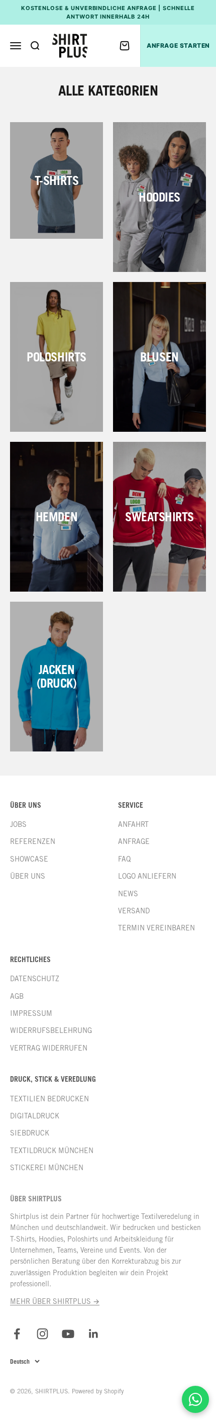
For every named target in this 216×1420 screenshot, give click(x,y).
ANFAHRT (133, 824)
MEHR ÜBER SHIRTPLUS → (54, 1301)
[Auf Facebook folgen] (17, 1334)
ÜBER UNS (27, 876)
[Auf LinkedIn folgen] (93, 1334)
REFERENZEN (32, 841)
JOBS (18, 824)
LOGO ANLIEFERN (147, 876)
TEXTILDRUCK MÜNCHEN (51, 1151)
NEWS (128, 894)
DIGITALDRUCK (34, 1116)
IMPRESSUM (31, 1013)
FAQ (124, 859)
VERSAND (134, 911)
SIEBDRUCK (29, 1133)
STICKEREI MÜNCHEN (46, 1168)
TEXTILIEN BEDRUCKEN (49, 1099)
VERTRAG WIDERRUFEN (48, 1048)
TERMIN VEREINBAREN (156, 928)
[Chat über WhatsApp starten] (195, 1399)
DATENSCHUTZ (34, 979)
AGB (17, 996)
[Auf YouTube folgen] (68, 1334)
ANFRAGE (134, 841)
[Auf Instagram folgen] (42, 1334)
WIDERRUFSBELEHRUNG (51, 1030)
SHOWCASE (29, 859)
